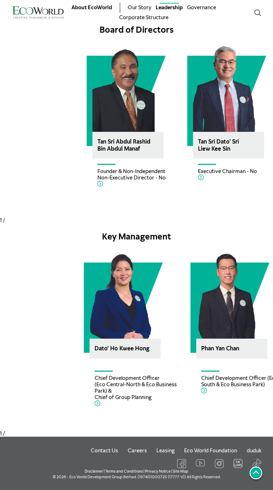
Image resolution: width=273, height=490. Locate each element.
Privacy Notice (158, 471)
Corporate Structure (143, 17)
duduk (254, 450)
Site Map (180, 471)
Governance (201, 7)
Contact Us (104, 450)
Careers (137, 450)
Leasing (165, 450)
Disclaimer (94, 471)
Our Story (139, 7)
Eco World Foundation (210, 450)
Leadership (169, 7)
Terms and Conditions (124, 471)
